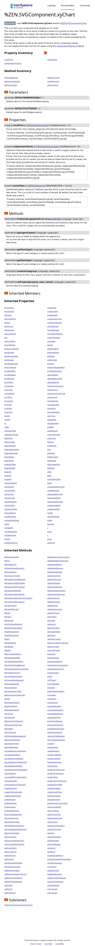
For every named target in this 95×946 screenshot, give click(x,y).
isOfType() (51, 680)
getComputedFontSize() (14, 844)
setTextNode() (53, 840)
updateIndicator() (54, 874)
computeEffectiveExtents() (15, 777)
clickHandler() (10, 773)
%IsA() (7, 639)
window (50, 524)
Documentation (67, 5)
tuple (49, 483)
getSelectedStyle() (54, 572)
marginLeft (9, 486)
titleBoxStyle (52, 457)
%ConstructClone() (12, 575)
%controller (9, 311)
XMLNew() (8, 728)
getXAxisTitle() (53, 628)
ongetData (51, 307)
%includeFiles (10, 319)
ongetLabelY (52, 315)
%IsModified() (10, 643)
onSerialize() (52, 702)
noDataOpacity (10, 531)
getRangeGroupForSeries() (58, 557)
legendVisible (10, 464)
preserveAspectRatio (56, 367)
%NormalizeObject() (12, 654)
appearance (9, 330)
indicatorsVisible (11, 434)
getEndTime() (10, 855)
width (49, 520)
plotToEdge (52, 360)
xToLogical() (52, 889)
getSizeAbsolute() (54, 609)
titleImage (51, 460)
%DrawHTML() (10, 605)
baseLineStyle (10, 367)
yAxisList (51, 542)
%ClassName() (10, 572)
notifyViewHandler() (55, 691)
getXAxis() (51, 624)
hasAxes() (51, 654)
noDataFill (8, 528)
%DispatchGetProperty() (14, 587)
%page (7, 322)
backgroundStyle (11, 348)
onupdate (51, 341)
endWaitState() (10, 803)
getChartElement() (12, 822)
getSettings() (52, 605)
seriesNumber (53, 404)
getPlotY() (8, 889)
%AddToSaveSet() (11, 557)
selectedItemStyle (54, 378)
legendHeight (10, 445)
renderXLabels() (54, 788)
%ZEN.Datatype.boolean (38, 125)
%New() (7, 650)
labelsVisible (9, 442)
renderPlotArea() (54, 762)
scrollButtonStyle (54, 371)
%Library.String (52, 219)
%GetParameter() (11, 631)
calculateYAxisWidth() (13, 766)
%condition (9, 307)
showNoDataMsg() (55, 855)
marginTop (9, 494)
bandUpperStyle (11, 363)
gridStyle (8, 408)
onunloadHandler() (55, 710)
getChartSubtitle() (11, 833)
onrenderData (53, 330)
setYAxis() (51, 851)
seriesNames (52, 401)
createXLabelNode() (12, 796)
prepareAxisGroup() (55, 728)
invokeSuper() (53, 672)
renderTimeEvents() (55, 773)
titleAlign (51, 453)
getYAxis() (51, 635)
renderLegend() (53, 758)
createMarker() (10, 788)
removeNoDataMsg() (56, 740)
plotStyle (51, 356)
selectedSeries (53, 382)
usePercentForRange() (56, 878)
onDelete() (51, 699)
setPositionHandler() (56, 825)
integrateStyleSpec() (55, 669)
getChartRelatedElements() (15, 829)
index (6, 427)
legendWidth (9, 468)
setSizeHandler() (54, 837)
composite (8, 386)
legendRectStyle (11, 453)
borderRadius (10, 375)
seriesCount (52, 397)
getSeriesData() (53, 583)
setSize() (50, 833)
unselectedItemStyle (55, 486)
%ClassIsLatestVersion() (14, 568)
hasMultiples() (53, 657)
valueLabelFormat (55, 494)
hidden (7, 419)
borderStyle (9, 378)
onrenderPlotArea (54, 334)
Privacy (32, 944)
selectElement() (53, 799)
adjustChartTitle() (11, 743)
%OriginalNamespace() (14, 680)
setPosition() (52, 822)
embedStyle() (10, 799)
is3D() (49, 676)
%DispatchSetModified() (14, 594)
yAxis (49, 539)
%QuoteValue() (10, 687)
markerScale (9, 498)
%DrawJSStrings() (11, 609)
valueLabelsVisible (55, 501)
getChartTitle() (10, 837)
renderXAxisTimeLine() (57, 781)
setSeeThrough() (54, 829)
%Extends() (9, 620)
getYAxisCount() (54, 639)
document (8, 401)
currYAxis (8, 397)
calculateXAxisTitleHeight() (15, 762)
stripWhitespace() (54, 863)
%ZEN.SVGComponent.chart (73, 23)
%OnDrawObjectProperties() (16, 669)
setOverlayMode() (55, 818)
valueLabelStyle (53, 498)
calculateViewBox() (12, 754)
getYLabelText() (53, 650)
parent (50, 345)
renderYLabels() (54, 796)
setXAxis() (51, 848)
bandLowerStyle (11, 356)
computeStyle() (10, 781)
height (7, 416)
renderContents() (54, 754)
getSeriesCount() (54, 579)
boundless (8, 382)
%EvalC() (8, 616)
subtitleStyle (52, 431)
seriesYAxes (52, 59)
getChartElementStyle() (14, 825)
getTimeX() (52, 616)
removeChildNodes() (56, 736)
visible (50, 513)
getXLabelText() (53, 631)
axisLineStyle (9, 341)
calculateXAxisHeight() (13, 758)
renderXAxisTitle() (54, 784)
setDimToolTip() (54, 814)
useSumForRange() (55, 881)
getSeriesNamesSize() (56, 590)
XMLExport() (9, 717)
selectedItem (52, 375)
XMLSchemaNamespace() (15, 736)
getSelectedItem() (54, 564)
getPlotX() (8, 885)
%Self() (7, 699)
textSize (50, 442)
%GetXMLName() (11, 635)
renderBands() (53, 751)
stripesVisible (53, 423)
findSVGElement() (11, 810)
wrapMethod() (53, 885)
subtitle (50, 427)
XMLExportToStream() (13, 721)
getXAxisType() (10, 85)
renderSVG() (52, 766)
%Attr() (7, 560)
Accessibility (59, 944)
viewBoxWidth (53, 509)
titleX (49, 472)
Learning (51, 5)
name (6, 524)
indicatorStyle (10, 431)
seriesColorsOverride (56, 393)
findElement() (10, 807)
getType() (51, 620)
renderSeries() (53, 81)
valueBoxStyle (53, 490)
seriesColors (52, 389)
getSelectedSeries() (55, 568)
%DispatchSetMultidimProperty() (18, 598)
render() (50, 743)
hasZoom (8, 412)
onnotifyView (53, 326)
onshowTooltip (53, 337)
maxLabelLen (10, 513)
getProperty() (10, 893)
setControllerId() (54, 807)
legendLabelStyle (11, 449)
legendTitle (9, 460)
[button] (6, 92)
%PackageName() (11, 684)
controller (8, 389)
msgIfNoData (10, 516)
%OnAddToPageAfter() (14, 661)
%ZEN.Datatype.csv (36, 185)
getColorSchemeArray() (14, 840)
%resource (8, 326)
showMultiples (53, 412)
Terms (39, 944)
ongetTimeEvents (54, 322)
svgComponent (53, 434)
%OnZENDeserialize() (13, 676)
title (48, 449)
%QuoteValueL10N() (13, 691)
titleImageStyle (53, 464)
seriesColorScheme (55, 386)
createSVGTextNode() (13, 792)
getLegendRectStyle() (13, 863)
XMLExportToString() (13, 725)
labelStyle (8, 438)
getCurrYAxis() (10, 851)
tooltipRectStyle (53, 479)
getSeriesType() (53, 602)
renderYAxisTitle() (54, 792)
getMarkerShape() (12, 870)
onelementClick (10, 542)
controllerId (9, 393)
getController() (10, 848)
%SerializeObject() (12, 702)
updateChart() (53, 870)
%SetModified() (10, 706)
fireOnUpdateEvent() (13, 814)
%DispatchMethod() (12, 590)
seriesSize (51, 408)
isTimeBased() (53, 684)
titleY (49, 475)
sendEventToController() (57, 803)
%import (8, 315)
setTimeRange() (53, 844)
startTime (51, 416)
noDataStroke (10, 535)
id (5, 423)
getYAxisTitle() (53, 646)
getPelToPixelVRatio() (13, 881)
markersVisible (10, 509)
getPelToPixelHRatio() (13, 878)
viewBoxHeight (53, 505)
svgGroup (51, 438)
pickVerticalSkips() (55, 721)
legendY (7, 475)
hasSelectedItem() (54, 661)
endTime (8, 404)
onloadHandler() (54, 706)
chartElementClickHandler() (16, 769)
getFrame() (9, 859)
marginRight (9, 490)
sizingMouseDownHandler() (59, 859)
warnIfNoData (53, 516)
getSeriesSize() (53, 598)
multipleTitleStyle (11, 520)
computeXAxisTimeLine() (15, 784)
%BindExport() (10, 564)
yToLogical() (52, 893)
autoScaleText (10, 334)
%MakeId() (8, 646)
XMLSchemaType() (12, 740)
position (50, 363)
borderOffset (9, 371)
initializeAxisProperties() (57, 665)
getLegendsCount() (12, 866)
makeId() (51, 687)
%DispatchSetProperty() (14, 602)
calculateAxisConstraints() (15, 751)
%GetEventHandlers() (13, 628)
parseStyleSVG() (54, 717)
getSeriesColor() (54, 575)
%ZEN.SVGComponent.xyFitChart (18, 905)
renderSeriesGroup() (56, 769)
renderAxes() (52, 747)
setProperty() (52, 85)
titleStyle (51, 468)
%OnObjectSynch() (12, 672)
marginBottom (10, 483)
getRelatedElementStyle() (58, 560)
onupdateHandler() (55, 713)
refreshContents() (54, 732)
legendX (7, 472)
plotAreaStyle (53, 348)
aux (5, 337)
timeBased (51, 445)
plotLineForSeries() (55, 725)
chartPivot (8, 59)
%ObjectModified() (12, 657)
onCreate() (51, 695)
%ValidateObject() (11, 710)
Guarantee (48, 944)
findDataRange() (11, 77)
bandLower (9, 352)
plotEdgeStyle (53, 352)
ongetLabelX (52, 311)
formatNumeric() (11, 818)
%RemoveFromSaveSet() (14, 695)
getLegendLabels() (12, 81)
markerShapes (10, 501)
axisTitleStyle (9, 345)
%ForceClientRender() (13, 624)
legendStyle (9, 457)
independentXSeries (65, 46)
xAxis (49, 531)
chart (20, 28)
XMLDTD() (8, 713)
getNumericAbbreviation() (15, 874)
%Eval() (7, 613)
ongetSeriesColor (54, 319)
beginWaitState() (11, 747)
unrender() (51, 866)
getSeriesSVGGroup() (56, 594)
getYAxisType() (53, 77)
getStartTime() (53, 613)
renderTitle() (52, 777)
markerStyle (9, 505)
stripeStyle (51, 419)
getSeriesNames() (54, 587)
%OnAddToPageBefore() (14, 665)
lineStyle (8, 479)
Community (85, 5)
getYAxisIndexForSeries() (57, 643)
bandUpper (9, 360)
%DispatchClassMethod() (14, 579)
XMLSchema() (10, 732)
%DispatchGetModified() (14, 583)
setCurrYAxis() (53, 810)
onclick (7, 539)
